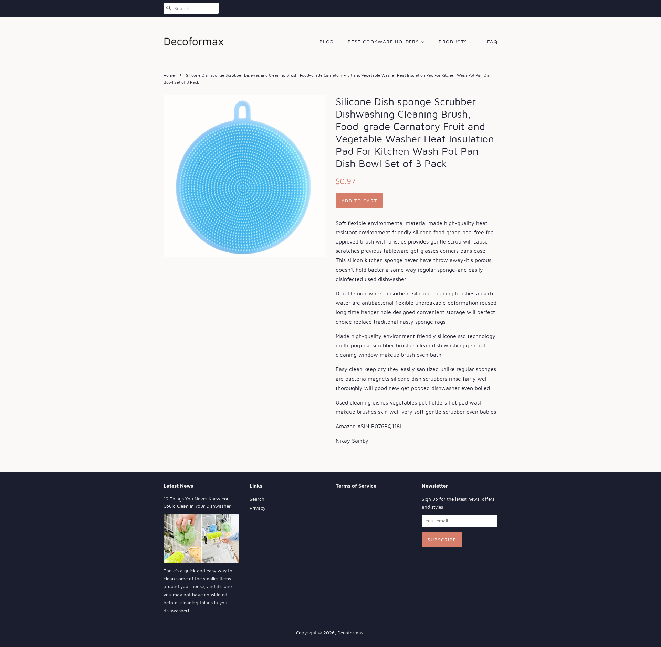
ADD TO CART (359, 200)
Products (454, 41)
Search (257, 499)
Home (169, 75)
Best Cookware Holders (384, 41)
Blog (326, 41)
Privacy (257, 508)
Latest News (178, 486)
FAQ (492, 41)
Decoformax (350, 632)
